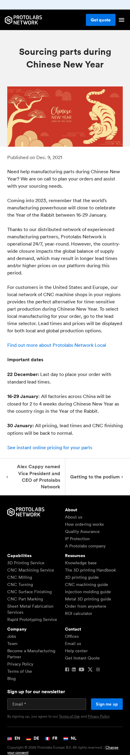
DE (36, 738)
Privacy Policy (20, 664)
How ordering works (84, 524)
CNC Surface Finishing (29, 591)
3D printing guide (82, 577)
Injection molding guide (88, 591)
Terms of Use (19, 671)
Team (12, 643)
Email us (73, 643)
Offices (72, 636)
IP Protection (77, 538)
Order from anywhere (85, 606)
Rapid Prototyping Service (32, 619)
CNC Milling (19, 577)
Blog (11, 678)
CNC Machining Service (30, 570)
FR (54, 738)
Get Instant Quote (82, 658)
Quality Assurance (82, 531)
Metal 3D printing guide (88, 599)
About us (73, 517)
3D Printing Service (25, 562)
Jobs (11, 636)
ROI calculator (78, 613)
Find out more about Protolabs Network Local (56, 345)
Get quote (101, 20)
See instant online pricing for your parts (49, 447)
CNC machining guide (86, 584)
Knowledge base (81, 562)
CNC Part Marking (25, 599)
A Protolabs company (85, 546)
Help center (76, 650)
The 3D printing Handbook (90, 570)
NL (73, 738)
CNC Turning (20, 584)
